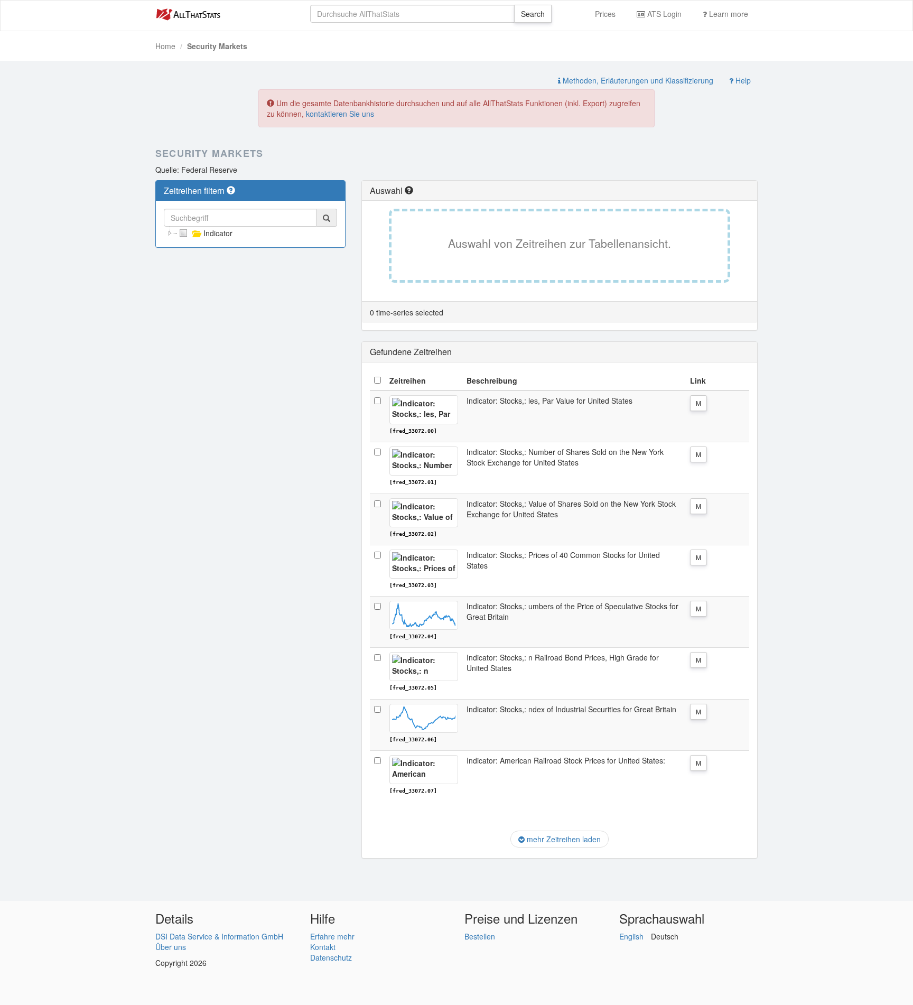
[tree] (250, 233)
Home (165, 46)
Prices (605, 13)
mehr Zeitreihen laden (563, 839)
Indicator (217, 233)
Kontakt (323, 947)
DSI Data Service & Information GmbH (219, 936)
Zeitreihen (407, 380)
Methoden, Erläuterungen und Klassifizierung (637, 80)
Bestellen (479, 936)
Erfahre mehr (332, 936)
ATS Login (663, 13)
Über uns (170, 947)
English (631, 936)
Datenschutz (331, 957)
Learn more (727, 13)
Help (742, 80)
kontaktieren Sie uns (340, 113)
